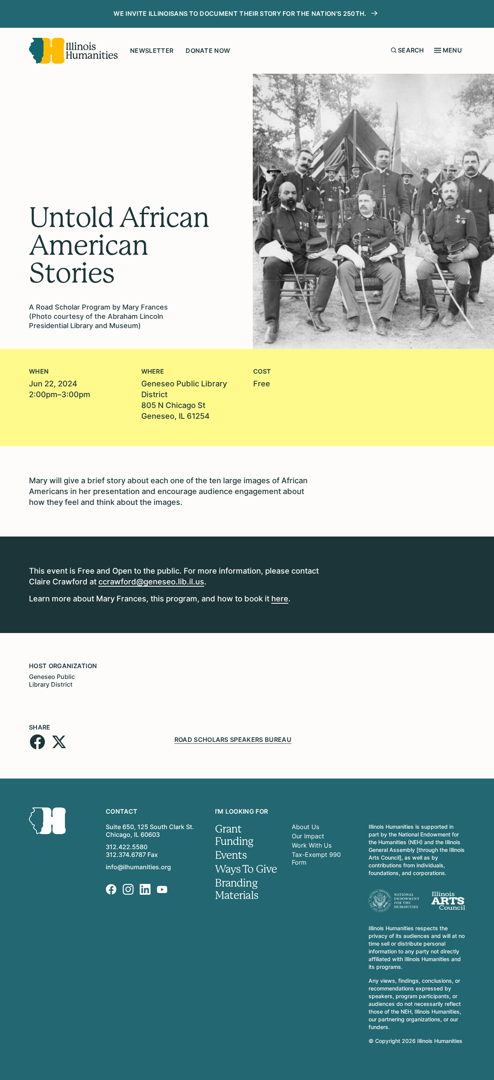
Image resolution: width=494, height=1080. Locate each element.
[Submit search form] (393, 50)
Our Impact (308, 836)
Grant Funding (234, 835)
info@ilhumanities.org (138, 867)
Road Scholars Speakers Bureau (232, 739)
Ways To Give (246, 869)
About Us (305, 827)
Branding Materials (236, 889)
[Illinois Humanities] (73, 51)
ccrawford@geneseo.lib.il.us (151, 581)
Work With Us (312, 845)
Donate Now (208, 50)
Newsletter (151, 50)
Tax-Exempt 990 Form (316, 858)
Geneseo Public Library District (52, 680)
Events (231, 855)
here (279, 598)
